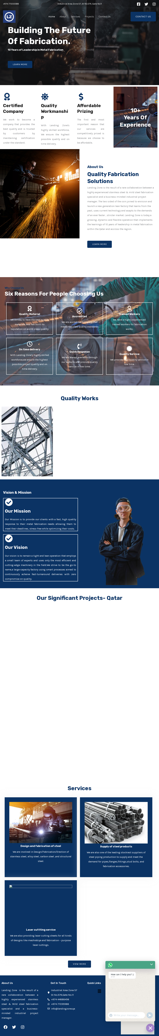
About (63, 16)
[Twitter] (146, 4)
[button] (8, 441)
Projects (89, 16)
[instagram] (154, 4)
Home (51, 16)
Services (75, 16)
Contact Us (105, 16)
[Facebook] (138, 4)
